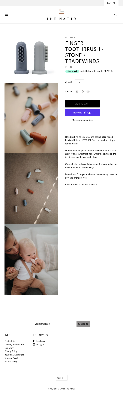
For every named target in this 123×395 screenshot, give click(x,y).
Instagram (40, 344)
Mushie (70, 37)
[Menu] (6, 14)
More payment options (82, 120)
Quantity (69, 82)
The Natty (70, 388)
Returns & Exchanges (14, 354)
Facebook (40, 341)
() (111, 3)
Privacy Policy (10, 351)
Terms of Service (12, 358)
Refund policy (10, 361)
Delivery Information (14, 344)
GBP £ (60, 378)
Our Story (9, 348)
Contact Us (9, 341)
